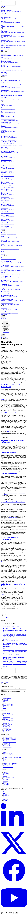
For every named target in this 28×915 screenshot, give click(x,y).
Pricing (4, 708)
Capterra (5, 794)
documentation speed (12, 493)
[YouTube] (14, 911)
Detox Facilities (6, 717)
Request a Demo (5, 682)
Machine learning (13, 517)
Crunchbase (5, 799)
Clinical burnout (4, 399)
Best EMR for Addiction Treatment (10, 738)
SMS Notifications (7, 785)
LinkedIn (5, 800)
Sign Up (3, 690)
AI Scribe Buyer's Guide (8, 756)
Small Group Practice (7, 726)
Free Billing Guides (7, 753)
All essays (3, 617)
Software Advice (6, 795)
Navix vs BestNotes (7, 745)
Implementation (6, 774)
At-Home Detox (6, 730)
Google (4, 791)
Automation (5, 700)
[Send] (17, 913)
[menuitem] (14, 10)
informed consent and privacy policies (9, 561)
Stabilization (6, 722)
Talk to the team (10, 617)
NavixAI (2, 594)
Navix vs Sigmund (7, 744)
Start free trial (4, 318)
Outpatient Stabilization (8, 720)
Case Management (7, 729)
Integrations (5, 706)
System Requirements (8, 767)
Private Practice (6, 725)
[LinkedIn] (14, 828)
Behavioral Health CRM (8, 704)
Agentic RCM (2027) (8, 705)
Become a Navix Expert (8, 777)
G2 (4, 793)
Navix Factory (4, 314)
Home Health (6, 731)
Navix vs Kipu (6, 743)
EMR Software (6, 703)
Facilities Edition (6, 713)
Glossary (5, 760)
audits (8, 431)
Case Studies (6, 762)
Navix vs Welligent (7, 747)
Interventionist (6, 728)
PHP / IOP (5, 719)
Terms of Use (6, 784)
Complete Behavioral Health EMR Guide (12, 757)
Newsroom (5, 781)
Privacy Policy (6, 783)
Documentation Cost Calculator (10, 763)
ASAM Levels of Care (8, 754)
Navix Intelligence (7, 698)
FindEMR (5, 798)
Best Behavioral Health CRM (9, 742)
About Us (5, 772)
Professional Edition (7, 724)
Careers (5, 778)
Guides (4, 752)
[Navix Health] (8, 5)
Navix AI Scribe (6, 697)
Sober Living (6, 723)
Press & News (6, 773)
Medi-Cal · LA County (8, 714)
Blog (4, 758)
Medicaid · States (7, 715)
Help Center (5, 765)
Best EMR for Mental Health (9, 739)
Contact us (24, 606)
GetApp (5, 796)
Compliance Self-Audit (8, 764)
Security (5, 776)
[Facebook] (14, 883)
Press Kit (5, 782)
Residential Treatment (8, 718)
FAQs (4, 759)
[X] (14, 856)
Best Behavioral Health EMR (9, 737)
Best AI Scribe (6, 740)
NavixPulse (5, 699)
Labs (4, 701)
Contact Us (5, 779)
